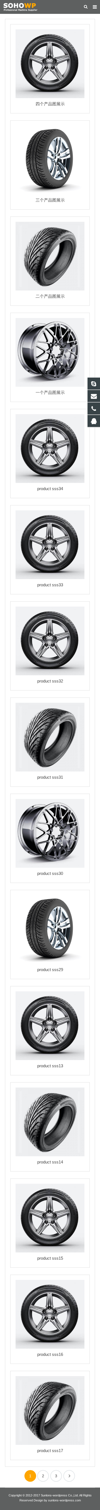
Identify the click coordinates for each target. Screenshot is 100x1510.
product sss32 (50, 681)
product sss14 (50, 1162)
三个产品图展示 (50, 200)
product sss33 (50, 584)
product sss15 (50, 1258)
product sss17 (50, 1450)
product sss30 (50, 873)
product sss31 (50, 777)
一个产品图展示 (50, 392)
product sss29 (50, 969)
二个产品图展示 (50, 296)
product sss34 (50, 488)
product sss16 (50, 1354)
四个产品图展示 (50, 103)
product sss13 (50, 1065)
